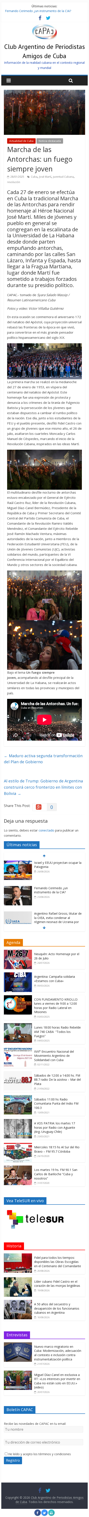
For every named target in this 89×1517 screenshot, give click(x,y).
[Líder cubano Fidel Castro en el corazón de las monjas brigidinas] (18, 1280)
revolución (13, 182)
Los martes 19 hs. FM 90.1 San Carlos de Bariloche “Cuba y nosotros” (55, 1174)
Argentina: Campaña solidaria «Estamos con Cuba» (54, 979)
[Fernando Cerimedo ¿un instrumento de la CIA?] (18, 876)
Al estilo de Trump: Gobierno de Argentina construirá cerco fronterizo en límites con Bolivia (43, 787)
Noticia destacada (50, 141)
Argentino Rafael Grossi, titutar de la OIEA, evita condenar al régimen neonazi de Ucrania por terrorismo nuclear (58, 907)
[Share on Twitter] (44, 1514)
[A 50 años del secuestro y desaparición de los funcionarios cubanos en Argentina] (18, 1302)
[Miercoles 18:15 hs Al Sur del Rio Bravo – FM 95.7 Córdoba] (18, 1145)
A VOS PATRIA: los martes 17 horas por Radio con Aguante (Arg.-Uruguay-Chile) (54, 1127)
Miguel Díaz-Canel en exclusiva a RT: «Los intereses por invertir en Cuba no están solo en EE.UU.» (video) (57, 1381)
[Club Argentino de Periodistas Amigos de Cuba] (44, 26)
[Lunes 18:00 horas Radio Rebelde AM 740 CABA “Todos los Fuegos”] (18, 1025)
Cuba (34, 177)
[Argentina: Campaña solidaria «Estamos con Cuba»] (18, 975)
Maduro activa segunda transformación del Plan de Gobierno (43, 759)
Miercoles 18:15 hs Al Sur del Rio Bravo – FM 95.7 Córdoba (56, 1149)
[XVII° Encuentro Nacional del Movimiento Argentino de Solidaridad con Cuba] (18, 1050)
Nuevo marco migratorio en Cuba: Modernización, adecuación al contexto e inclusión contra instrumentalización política (57, 1352)
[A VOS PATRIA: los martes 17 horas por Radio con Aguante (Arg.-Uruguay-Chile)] (18, 1121)
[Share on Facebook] (37, 1514)
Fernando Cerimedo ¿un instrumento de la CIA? (38, 13)
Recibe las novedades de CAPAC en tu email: (35, 1424)
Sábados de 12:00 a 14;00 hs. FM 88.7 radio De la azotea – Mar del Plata (57, 1079)
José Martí (45, 177)
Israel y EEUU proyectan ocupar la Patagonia (36, 9)
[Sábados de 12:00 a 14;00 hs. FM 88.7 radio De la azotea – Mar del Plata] (18, 1073)
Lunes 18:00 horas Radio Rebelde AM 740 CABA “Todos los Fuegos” (57, 1031)
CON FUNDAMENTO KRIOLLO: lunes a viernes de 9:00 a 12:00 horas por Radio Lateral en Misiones (56, 1005)
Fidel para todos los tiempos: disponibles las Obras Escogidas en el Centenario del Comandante (57, 1262)
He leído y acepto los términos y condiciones (39, 1454)
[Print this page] (51, 1514)
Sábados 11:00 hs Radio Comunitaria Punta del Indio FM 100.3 (56, 1103)
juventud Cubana (63, 177)
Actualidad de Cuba (21, 141)
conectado (46, 830)
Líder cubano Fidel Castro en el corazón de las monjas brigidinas (57, 1283)
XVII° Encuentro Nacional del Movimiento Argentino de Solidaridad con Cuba (54, 1055)
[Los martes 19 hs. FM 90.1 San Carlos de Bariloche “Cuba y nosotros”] (18, 1168)
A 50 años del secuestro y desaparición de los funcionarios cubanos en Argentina (56, 1308)
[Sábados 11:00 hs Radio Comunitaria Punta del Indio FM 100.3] (18, 1097)
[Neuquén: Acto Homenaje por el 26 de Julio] (18, 952)
